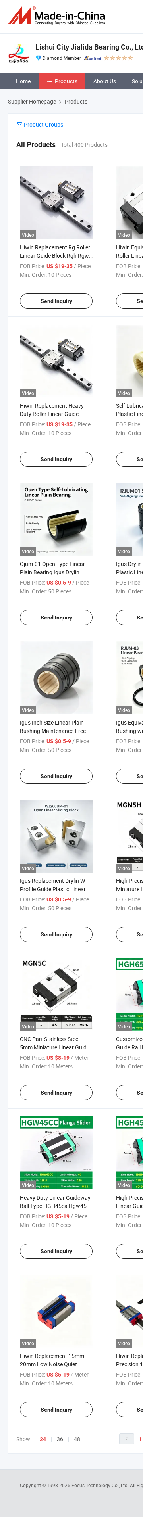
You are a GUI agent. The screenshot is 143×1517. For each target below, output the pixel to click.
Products (66, 81)
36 (60, 1439)
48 (77, 1439)
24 (43, 1439)
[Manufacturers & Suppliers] (58, 15)
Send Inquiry (56, 301)
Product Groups (43, 124)
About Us (104, 81)
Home (23, 81)
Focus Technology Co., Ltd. (101, 1485)
